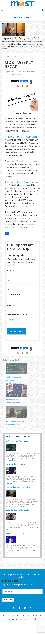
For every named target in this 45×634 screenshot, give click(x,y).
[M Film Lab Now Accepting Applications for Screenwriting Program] (11, 451)
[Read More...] (13, 460)
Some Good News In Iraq (17, 161)
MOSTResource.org (22, 3)
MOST (7, 74)
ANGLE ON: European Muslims (18, 227)
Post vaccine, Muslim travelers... (19, 487)
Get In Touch (16, 331)
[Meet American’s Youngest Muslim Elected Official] (11, 543)
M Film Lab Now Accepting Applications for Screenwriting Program (14, 383)
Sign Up (8, 599)
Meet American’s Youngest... (17, 533)
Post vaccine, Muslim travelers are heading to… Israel (16, 424)
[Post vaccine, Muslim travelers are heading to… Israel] (11, 497)
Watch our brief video (24, 46)
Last (8, 290)
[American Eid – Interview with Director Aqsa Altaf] (11, 474)
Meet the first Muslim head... (17, 510)
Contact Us (13, 615)
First (8, 280)
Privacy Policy (37, 615)
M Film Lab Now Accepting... (17, 441)
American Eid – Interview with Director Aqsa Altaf (15, 402)
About (5, 615)
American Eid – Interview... (16, 464)
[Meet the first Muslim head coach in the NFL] (11, 520)
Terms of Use (25, 615)
